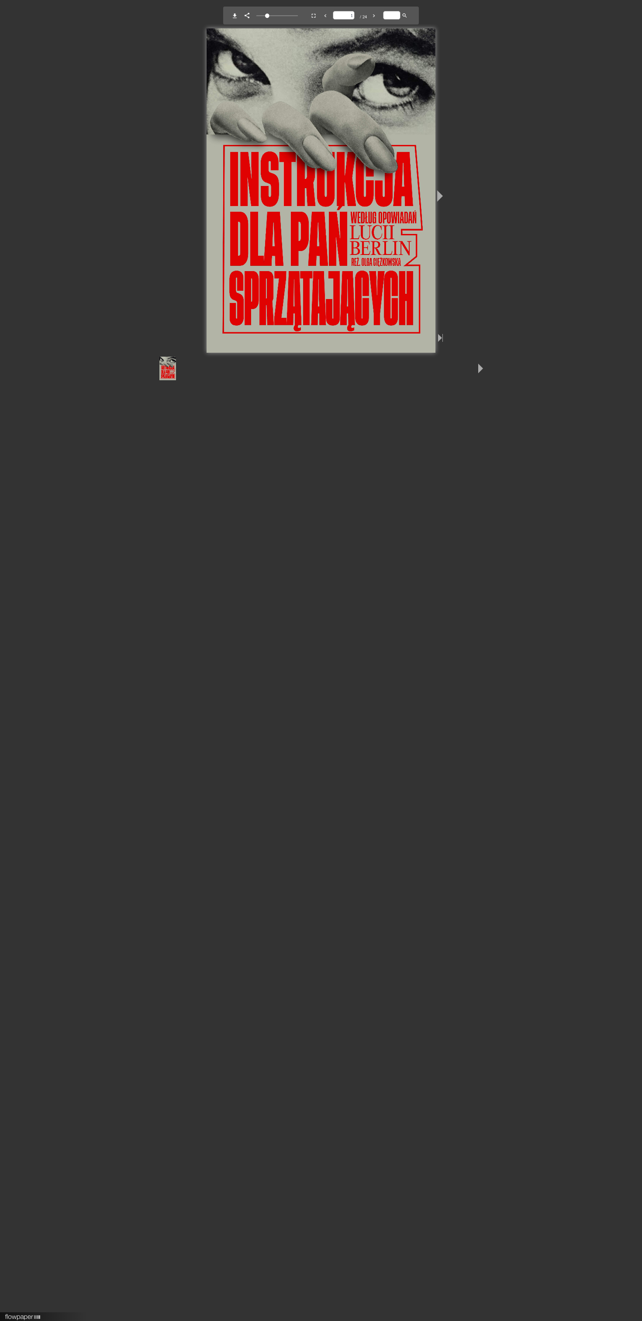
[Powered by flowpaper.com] (23, 1314)
